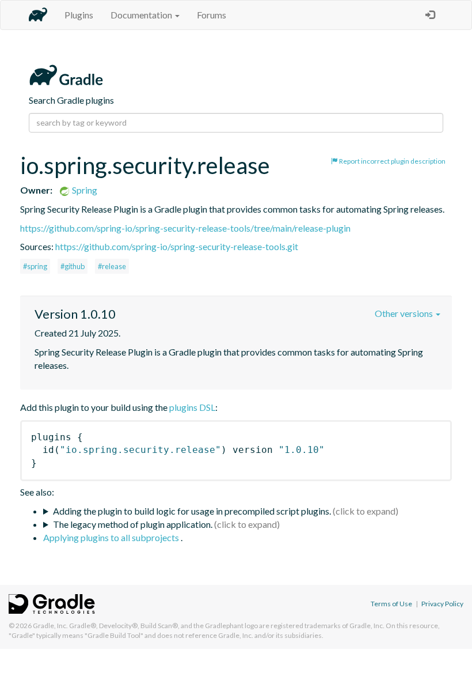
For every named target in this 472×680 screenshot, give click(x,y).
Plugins (78, 14)
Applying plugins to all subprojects (112, 537)
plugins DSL (192, 407)
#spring (35, 266)
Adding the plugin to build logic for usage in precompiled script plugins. (192, 510)
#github (72, 266)
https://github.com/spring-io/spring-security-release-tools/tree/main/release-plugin (185, 227)
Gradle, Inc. (50, 625)
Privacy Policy (442, 603)
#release (112, 266)
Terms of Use (391, 603)
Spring (83, 189)
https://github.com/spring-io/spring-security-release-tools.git (176, 246)
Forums (211, 14)
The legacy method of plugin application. (132, 524)
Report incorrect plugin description (392, 161)
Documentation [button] (142, 14)
